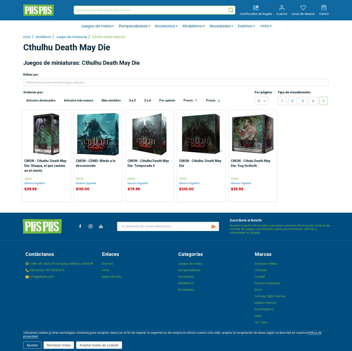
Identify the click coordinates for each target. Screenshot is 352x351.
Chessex (261, 270)
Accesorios (165, 26)
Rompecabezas (133, 26)
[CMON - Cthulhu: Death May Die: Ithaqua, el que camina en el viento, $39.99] (46, 134)
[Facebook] (80, 226)
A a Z (132, 100)
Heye (258, 316)
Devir (258, 290)
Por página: (263, 92)
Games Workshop (267, 283)
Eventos (245, 26)
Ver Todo (261, 322)
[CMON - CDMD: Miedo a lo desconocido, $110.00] (98, 134)
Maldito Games (265, 303)
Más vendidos (111, 100)
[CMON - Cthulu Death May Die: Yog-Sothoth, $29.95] (253, 134)
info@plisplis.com (42, 277)
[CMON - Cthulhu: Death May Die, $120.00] (201, 134)
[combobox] (154, 10)
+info (264, 26)
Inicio (27, 37)
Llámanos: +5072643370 (47, 270)
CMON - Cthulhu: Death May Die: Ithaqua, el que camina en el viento (45, 166)
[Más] (113, 26)
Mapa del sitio (111, 277)
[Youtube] (101, 226)
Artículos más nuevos (78, 100)
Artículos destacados (41, 100)
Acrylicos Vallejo (266, 264)
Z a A (147, 100)
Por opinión (167, 100)
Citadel (260, 277)
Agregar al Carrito (98, 199)
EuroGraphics (264, 309)
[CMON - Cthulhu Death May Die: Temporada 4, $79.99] (150, 134)
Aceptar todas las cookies (99, 345)
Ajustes (32, 345)
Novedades (220, 26)
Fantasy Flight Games (270, 296)
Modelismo (192, 26)
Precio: (192, 101)
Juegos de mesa (96, 26)
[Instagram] (90, 226)
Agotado (46, 199)
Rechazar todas (59, 345)
